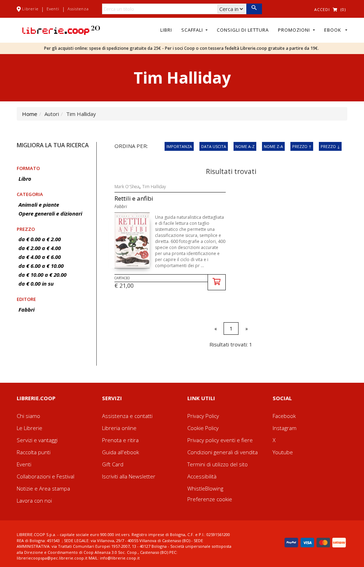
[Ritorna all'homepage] (61, 29)
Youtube (283, 452)
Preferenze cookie (209, 499)
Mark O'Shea (126, 187)
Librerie (30, 8)
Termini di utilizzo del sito (217, 464)
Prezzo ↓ (330, 146)
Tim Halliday (154, 187)
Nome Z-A (273, 146)
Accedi (322, 9)
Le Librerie (29, 427)
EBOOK (334, 30)
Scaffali (192, 30)
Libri (166, 30)
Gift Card (112, 464)
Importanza (179, 146)
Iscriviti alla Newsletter (128, 476)
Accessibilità (201, 476)
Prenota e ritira (120, 440)
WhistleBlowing (205, 488)
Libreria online (119, 427)
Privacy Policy (203, 415)
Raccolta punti (33, 452)
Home (29, 113)
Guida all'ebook (120, 452)
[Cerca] (254, 9)
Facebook (284, 415)
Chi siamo (28, 415)
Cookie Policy (203, 427)
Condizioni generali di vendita (222, 452)
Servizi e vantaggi (37, 440)
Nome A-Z (245, 146)
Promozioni (294, 30)
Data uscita (213, 146)
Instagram (284, 427)
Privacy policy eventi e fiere (220, 440)
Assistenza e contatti (127, 415)
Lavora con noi (34, 500)
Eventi (53, 8)
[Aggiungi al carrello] (217, 282)
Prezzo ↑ (301, 146)
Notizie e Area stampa (43, 488)
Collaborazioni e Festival (45, 476)
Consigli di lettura (243, 30)
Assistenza (78, 8)
